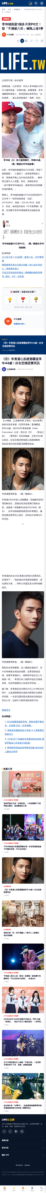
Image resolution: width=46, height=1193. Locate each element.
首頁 (3, 9)
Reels (32, 1191)
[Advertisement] (23, 550)
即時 (13, 1189)
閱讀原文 (6, 710)
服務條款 (27, 1165)
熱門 (23, 1189)
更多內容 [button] (5, 1148)
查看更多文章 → (20, 324)
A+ (26, 41)
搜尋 (41, 1189)
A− (18, 41)
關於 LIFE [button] (5, 1155)
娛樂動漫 (17, 9)
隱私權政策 (19, 1165)
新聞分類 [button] (5, 1140)
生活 (9, 9)
